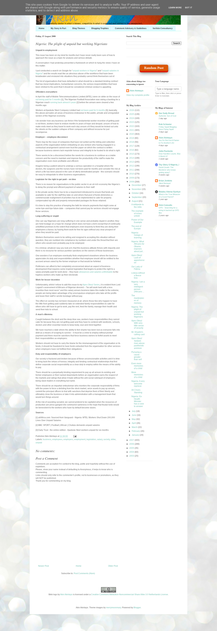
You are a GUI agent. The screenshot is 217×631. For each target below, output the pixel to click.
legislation (91, 439)
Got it (188, 7)
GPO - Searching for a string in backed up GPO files (169, 210)
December (137, 185)
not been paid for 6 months (93, 110)
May (134, 419)
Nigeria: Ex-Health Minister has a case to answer (137, 401)
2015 (132, 154)
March (135, 427)
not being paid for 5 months (48, 99)
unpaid (39, 442)
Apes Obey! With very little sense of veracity (137, 324)
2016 (132, 150)
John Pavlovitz (166, 151)
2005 (132, 448)
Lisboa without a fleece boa (138, 275)
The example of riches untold (137, 213)
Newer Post (43, 566)
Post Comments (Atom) (84, 573)
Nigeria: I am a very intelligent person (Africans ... (138, 287)
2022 (132, 126)
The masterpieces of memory (137, 299)
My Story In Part (58, 28)
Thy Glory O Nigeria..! (169, 165)
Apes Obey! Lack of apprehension (137, 259)
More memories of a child (137, 374)
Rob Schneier (165, 124)
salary (99, 439)
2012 (132, 166)
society (106, 439)
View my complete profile (137, 95)
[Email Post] (74, 436)
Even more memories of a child (137, 366)
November (137, 189)
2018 (132, 142)
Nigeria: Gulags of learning (137, 235)
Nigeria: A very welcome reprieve (138, 383)
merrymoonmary (113, 607)
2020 (132, 134)
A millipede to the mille (137, 205)
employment (79, 439)
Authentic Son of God (167, 116)
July (134, 411)
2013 (132, 162)
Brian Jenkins (165, 181)
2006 (132, 444)
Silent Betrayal (164, 183)
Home (41, 28)
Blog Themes (78, 28)
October (136, 193)
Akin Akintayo (136, 91)
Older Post (113, 566)
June (134, 415)
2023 (132, 122)
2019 (132, 138)
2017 (132, 146)
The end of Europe (136, 227)
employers (68, 439)
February (136, 431)
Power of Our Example (137, 221)
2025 (132, 114)
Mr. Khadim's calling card (138, 333)
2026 (132, 110)
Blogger (137, 607)
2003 (132, 456)
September (137, 197)
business (47, 439)
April (134, 423)
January (136, 435)
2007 (132, 440)
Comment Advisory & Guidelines (130, 28)
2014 (132, 158)
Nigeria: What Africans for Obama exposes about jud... (137, 246)
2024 (132, 118)
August (135, 201)
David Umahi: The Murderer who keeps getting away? (167, 169)
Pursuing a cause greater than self (136, 356)
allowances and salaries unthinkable (96, 272)
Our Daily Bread (166, 113)
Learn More (175, 7)
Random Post (154, 68)
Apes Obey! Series (91, 284)
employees (57, 439)
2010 (132, 174)
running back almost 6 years (63, 102)
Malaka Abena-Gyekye (170, 192)
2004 (132, 452)
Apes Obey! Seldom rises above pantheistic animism (138, 343)
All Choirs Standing (136, 391)
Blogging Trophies (100, 28)
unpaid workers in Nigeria (84, 70)
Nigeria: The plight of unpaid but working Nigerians (71, 43)
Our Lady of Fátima (136, 267)
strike (113, 439)
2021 (132, 130)
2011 (132, 170)
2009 (132, 178)
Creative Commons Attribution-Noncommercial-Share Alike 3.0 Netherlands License (129, 594)
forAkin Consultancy (163, 28)
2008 (132, 182)
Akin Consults (165, 205)
